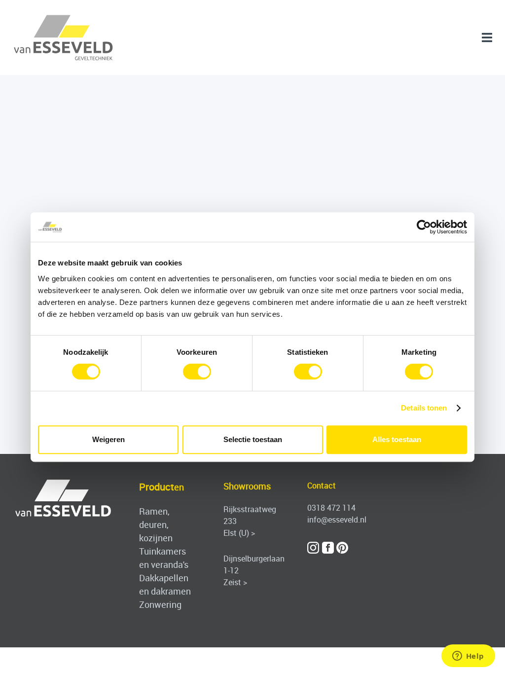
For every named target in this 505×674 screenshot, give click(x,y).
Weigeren (108, 439)
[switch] (197, 371)
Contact (321, 485)
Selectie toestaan (252, 439)
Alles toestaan (396, 439)
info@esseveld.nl (336, 519)
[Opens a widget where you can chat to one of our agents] (468, 656)
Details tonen (424, 408)
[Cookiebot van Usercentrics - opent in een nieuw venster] (424, 227)
